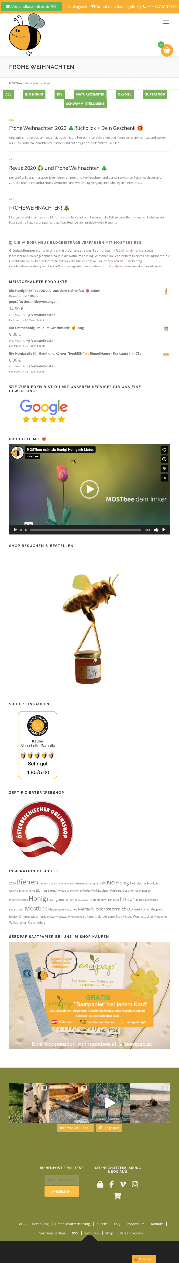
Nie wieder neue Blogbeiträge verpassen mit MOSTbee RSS (78, 242)
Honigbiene (57, 899)
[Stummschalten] (156, 530)
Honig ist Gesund (80, 899)
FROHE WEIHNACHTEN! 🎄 (39, 207)
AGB (22, 1224)
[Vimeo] (123, 1184)
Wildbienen (18, 922)
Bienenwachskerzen (88, 883)
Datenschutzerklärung (72, 1224)
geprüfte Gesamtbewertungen (33, 301)
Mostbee (36, 908)
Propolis (157, 909)
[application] (89, 489)
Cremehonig (74, 890)
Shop (109, 1233)
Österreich (36, 922)
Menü (166, 22)
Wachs (127, 916)
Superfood (155, 94)
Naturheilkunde (67, 909)
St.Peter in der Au (95, 916)
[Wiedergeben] (15, 530)
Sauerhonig (38, 916)
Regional (15, 916)
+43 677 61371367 (163, 6)
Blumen (41, 890)
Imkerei (140, 899)
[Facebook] (111, 1184)
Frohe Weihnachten (96, 890)
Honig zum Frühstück (106, 899)
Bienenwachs (67, 883)
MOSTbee (15, 83)
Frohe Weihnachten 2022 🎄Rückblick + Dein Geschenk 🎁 (76, 127)
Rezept (26, 916)
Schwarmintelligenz (85, 103)
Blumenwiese (57, 890)
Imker (127, 898)
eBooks (101, 1224)
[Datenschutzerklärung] (100, 1184)
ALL (8, 94)
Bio (103, 883)
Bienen (27, 882)
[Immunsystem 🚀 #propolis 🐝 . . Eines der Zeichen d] (69, 1103)
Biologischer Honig (142, 883)
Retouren (91, 1233)
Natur (52, 909)
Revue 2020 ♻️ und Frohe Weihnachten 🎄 (58, 167)
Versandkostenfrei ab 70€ (33, 6)
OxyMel (124, 94)
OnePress (94, 1252)
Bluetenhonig (27, 890)
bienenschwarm (48, 883)
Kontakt (157, 1224)
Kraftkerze (151, 899)
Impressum (136, 1224)
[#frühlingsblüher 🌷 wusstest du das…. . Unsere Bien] (29, 1103)
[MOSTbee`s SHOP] (117, 1196)
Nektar (84, 909)
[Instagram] (135, 1184)
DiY (59, 94)
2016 (12, 883)
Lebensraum (16, 909)
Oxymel (133, 909)
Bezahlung (40, 1224)
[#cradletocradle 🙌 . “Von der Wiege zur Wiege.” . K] (150, 1103)
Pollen (146, 909)
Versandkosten (43, 315)
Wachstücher (143, 916)
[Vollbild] (164, 530)
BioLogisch (77, 6)
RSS (75, 1233)
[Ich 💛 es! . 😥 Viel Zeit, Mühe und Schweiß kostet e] (110, 1103)
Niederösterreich (109, 909)
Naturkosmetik (90, 94)
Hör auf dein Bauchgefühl (116, 6)
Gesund (127, 890)
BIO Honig (118, 883)
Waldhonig (160, 916)
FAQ (117, 1224)
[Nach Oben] (89, 1241)
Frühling (116, 890)
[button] (89, 489)
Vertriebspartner (52, 1233)
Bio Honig (34, 94)
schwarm (52, 916)
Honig (37, 898)
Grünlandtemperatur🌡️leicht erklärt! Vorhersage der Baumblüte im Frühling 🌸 (71, 250)
